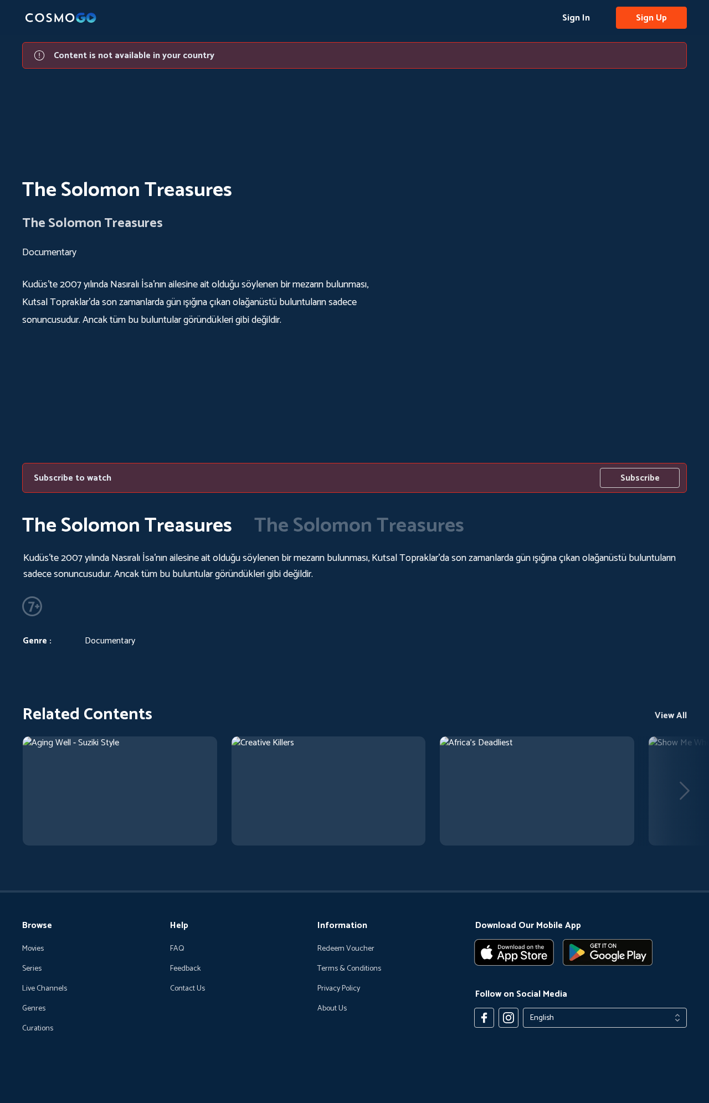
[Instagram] (508, 1018)
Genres (33, 1008)
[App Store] (514, 952)
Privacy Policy (338, 988)
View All (671, 715)
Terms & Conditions (349, 969)
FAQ (177, 949)
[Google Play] (608, 952)
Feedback (185, 969)
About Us (332, 1008)
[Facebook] (484, 1018)
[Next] (684, 790)
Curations (37, 1028)
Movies (33, 949)
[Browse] (120, 791)
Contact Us (187, 988)
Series (32, 969)
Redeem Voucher (345, 949)
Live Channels (44, 988)
